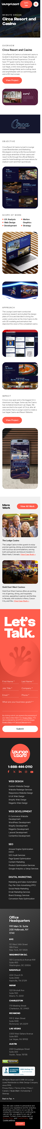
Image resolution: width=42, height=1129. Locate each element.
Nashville (14, 970)
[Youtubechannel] (31, 771)
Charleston (16, 1000)
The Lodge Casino (10, 540)
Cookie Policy (23, 1118)
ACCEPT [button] (20, 1124)
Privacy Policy (27, 718)
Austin (13, 1044)
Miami (12, 985)
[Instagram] (26, 771)
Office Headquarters (19, 919)
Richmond (14, 1013)
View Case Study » (28, 554)
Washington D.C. (18, 955)
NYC (11, 939)
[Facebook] (8, 771)
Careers (5, 1091)
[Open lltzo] (35, 4)
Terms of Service (21, 722)
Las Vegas (15, 1028)
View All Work (27, 506)
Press (29, 1088)
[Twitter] (14, 771)
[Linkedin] (20, 771)
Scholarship (25, 1091)
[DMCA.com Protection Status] (10, 1062)
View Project (12, 80)
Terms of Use (20, 1088)
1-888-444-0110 (20, 767)
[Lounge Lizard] (10, 4)
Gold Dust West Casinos (13, 587)
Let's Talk (26, 4)
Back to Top (7, 1099)
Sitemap (5, 1093)
